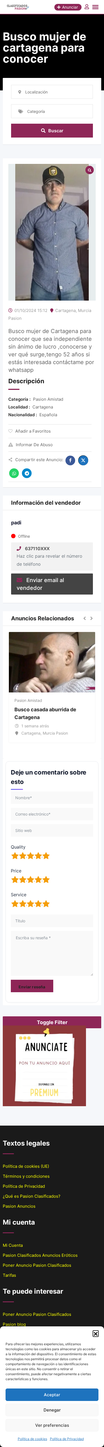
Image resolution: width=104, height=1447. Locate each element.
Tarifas (9, 1275)
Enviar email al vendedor (40, 584)
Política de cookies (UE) (26, 1166)
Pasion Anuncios (19, 1206)
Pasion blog (14, 1324)
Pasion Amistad (28, 700)
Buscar (55, 130)
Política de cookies (32, 1439)
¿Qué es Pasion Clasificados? (31, 1196)
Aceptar (52, 1394)
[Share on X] (83, 460)
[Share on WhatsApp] (14, 473)
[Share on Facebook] (70, 460)
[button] (95, 1333)
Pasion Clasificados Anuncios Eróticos (40, 1255)
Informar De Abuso (34, 444)
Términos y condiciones (26, 1176)
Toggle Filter (52, 1022)
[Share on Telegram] (27, 473)
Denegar (52, 1410)
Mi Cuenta (13, 1245)
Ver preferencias (52, 1425)
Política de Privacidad (67, 1439)
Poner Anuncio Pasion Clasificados (37, 1265)
